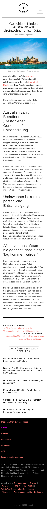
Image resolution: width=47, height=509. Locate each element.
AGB (3, 451)
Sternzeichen (7, 486)
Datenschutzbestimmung (12, 457)
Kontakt (4, 433)
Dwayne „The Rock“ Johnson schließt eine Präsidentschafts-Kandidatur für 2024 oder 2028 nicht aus (23, 370)
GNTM (31, 486)
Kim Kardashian (37, 492)
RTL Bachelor (20, 486)
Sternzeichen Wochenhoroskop (15, 492)
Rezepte (33, 483)
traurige (30, 76)
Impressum (6, 445)
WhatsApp (5, 489)
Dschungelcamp (21, 483)
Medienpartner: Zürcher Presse (14, 422)
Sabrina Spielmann (27, 34)
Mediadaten (6, 439)
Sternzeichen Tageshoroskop (23, 489)
